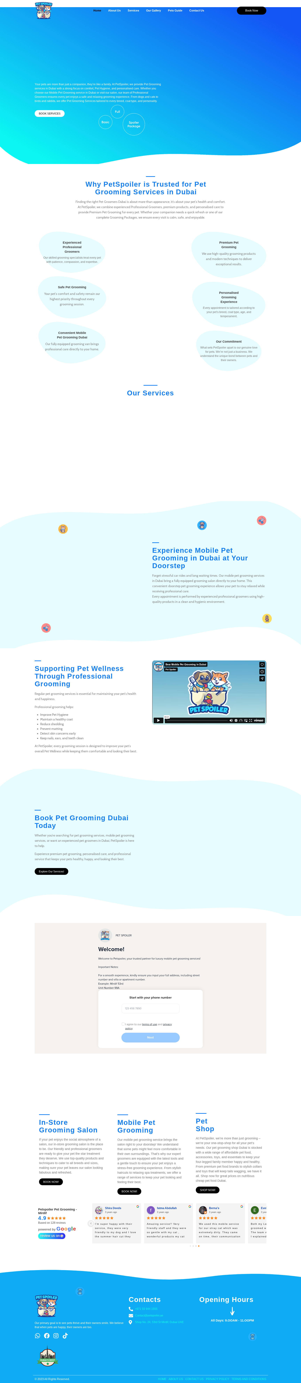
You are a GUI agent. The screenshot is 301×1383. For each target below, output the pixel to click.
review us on (50, 1235)
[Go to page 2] (195, 1246)
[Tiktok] (65, 1336)
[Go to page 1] (193, 1246)
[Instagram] (56, 1336)
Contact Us (196, 10)
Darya (161, 1208)
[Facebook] (47, 1336)
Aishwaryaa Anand (117, 1208)
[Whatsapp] (37, 1336)
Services (133, 10)
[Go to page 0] (190, 1246)
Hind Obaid (216, 1208)
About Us (114, 10)
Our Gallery (153, 10)
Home (97, 10)
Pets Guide (175, 10)
